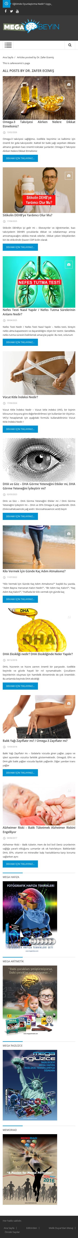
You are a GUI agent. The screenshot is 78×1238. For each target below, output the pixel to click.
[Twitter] (11, 11)
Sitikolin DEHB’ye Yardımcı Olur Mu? (27, 215)
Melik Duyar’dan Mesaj (61, 1228)
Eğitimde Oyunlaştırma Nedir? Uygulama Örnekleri (40, 3)
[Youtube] (17, 11)
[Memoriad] (30, 1169)
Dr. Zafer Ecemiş (39, 70)
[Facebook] (6, 11)
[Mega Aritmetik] (30, 1000)
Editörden (31, 1228)
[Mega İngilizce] (30, 1085)
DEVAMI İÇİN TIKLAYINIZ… (20, 158)
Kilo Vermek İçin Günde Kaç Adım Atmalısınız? (34, 571)
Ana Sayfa (8, 57)
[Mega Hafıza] (30, 916)
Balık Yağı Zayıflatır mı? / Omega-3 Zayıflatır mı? (35, 741)
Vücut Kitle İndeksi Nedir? (20, 397)
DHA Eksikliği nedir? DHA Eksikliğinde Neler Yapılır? (38, 654)
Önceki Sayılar (12, 1232)
